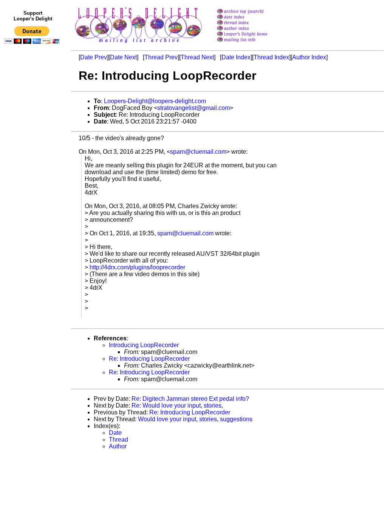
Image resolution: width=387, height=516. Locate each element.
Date (115, 432)
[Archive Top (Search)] (252, 12)
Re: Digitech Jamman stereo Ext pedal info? (190, 398)
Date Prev (93, 57)
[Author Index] (252, 29)
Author (118, 446)
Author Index (309, 57)
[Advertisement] (33, 203)
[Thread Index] (252, 23)
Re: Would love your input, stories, (177, 405)
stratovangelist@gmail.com (193, 108)
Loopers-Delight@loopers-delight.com (155, 101)
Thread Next (197, 57)
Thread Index (271, 57)
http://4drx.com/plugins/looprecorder (137, 267)
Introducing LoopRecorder (144, 345)
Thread (118, 439)
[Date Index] (252, 17)
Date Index (236, 57)
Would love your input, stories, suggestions (195, 419)
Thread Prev (161, 57)
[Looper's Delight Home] (252, 34)
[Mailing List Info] (252, 44)
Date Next (123, 57)
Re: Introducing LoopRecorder (149, 358)
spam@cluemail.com (198, 151)
